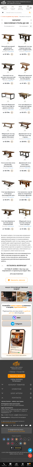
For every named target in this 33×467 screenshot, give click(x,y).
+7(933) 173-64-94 (16, 371)
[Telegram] (20, 443)
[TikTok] (16, 443)
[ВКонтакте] (4, 439)
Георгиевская (11, 51)
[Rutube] (20, 439)
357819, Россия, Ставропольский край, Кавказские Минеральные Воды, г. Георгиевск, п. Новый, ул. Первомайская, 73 (14, 411)
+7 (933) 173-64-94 (9, 415)
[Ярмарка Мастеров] (24, 443)
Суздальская (27, 51)
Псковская (10, 168)
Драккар (27, 197)
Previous (2, 8)
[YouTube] (12, 443)
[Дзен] (24, 439)
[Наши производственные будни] (8, 296)
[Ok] (16, 439)
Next (31, 8)
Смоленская (27, 80)
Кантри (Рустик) (27, 226)
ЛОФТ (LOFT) (11, 109)
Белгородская (28, 138)
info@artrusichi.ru (23, 415)
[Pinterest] (8, 443)
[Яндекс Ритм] (29, 439)
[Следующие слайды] (30, 288)
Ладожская (10, 80)
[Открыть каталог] (2, 12)
